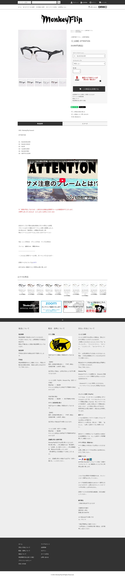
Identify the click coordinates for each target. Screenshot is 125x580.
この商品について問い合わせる (80, 114)
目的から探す (41, 7)
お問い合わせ (93, 7)
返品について (76, 98)
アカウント (76, 2)
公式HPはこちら (62, 7)
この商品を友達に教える (79, 111)
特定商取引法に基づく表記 (79, 100)
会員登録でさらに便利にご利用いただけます (84, 94)
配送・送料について (24, 550)
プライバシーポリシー (25, 560)
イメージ (85, 123)
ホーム (19, 7)
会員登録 (85, 2)
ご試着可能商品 (78, 31)
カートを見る (45, 554)
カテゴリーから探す (30, 7)
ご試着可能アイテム (79, 30)
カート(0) (103, 2)
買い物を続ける (77, 116)
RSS (20, 564)
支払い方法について (24, 547)
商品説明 (40, 123)
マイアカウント (45, 544)
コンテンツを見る (52, 7)
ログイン (93, 2)
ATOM (24, 564)
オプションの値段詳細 (78, 96)
